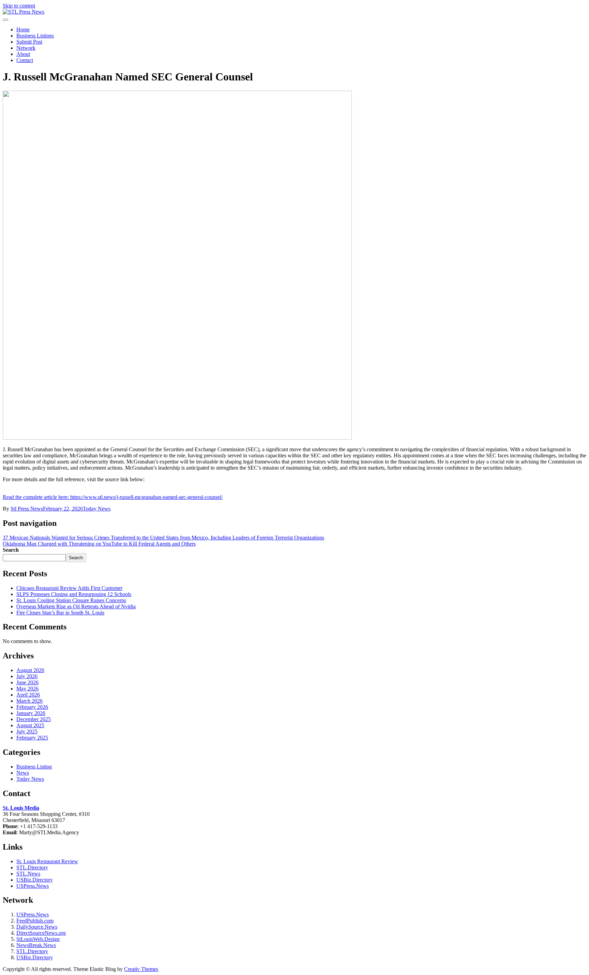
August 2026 (30, 670)
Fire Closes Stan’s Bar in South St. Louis (60, 612)
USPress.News (32, 886)
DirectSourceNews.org (41, 933)
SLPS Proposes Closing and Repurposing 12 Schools (73, 594)
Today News (96, 509)
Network (25, 48)
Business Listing (34, 767)
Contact (24, 60)
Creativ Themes (141, 969)
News (22, 773)
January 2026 (30, 713)
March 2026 (29, 701)
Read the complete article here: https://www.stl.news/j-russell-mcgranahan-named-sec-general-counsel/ (113, 497)
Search (11, 550)
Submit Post (29, 42)
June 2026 (27, 682)
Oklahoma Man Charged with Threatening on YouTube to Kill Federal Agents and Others (99, 544)
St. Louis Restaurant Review (47, 861)
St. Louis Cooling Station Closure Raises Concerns (71, 600)
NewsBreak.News (36, 945)
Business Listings (35, 36)
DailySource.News (36, 927)
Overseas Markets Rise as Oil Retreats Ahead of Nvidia (76, 606)
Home (23, 29)
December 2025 (33, 719)
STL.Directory (32, 867)
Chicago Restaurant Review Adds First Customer (69, 588)
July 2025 (26, 731)
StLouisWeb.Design (38, 939)
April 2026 (28, 695)
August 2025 (30, 725)
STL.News (28, 874)
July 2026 (26, 676)
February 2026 (32, 707)
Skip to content (19, 6)
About (23, 54)
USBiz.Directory (34, 880)
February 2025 (32, 738)
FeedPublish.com (35, 921)
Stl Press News (27, 509)
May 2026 (27, 688)
